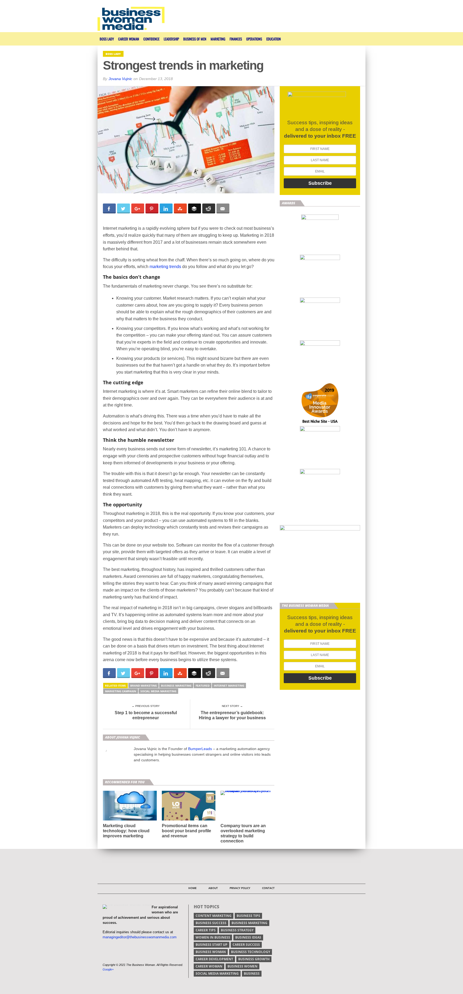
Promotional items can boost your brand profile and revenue (186, 830)
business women (242, 966)
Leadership (171, 39)
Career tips (206, 930)
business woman (211, 952)
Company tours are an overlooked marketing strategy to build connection (243, 833)
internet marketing (229, 685)
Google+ (108, 969)
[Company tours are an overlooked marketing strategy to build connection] (247, 790)
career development (214, 959)
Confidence (151, 39)
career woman (209, 966)
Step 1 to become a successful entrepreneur (146, 715)
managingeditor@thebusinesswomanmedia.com (140, 937)
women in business (213, 937)
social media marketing (158, 691)
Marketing (218, 39)
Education (273, 39)
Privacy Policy (240, 888)
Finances (236, 39)
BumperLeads (200, 749)
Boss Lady (107, 39)
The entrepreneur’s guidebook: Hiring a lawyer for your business (232, 715)
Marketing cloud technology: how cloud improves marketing (126, 830)
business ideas (248, 937)
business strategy (237, 930)
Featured (203, 685)
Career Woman (128, 39)
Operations (254, 39)
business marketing (176, 685)
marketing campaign (120, 691)
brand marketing (143, 685)
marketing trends (165, 266)
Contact (268, 888)
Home (192, 888)
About (213, 888)
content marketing (214, 915)
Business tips (248, 915)
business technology (250, 952)
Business (252, 973)
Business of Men (194, 39)
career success (246, 944)
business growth (254, 959)
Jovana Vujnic (120, 79)
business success (211, 923)
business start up (211, 944)
